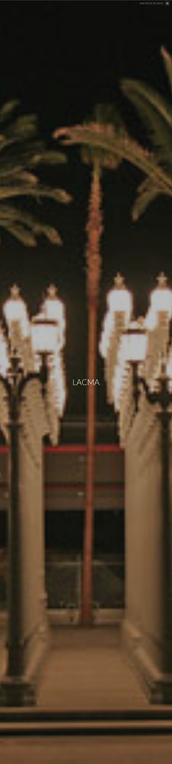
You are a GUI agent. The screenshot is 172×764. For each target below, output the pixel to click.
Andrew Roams (151, 3)
